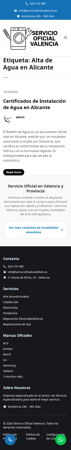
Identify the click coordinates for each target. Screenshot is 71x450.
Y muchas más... (14, 376)
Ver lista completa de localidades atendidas (33, 229)
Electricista (10, 307)
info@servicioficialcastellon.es (27, 272)
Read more (13, 172)
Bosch (7, 354)
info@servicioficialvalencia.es (38, 10)
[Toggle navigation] (65, 37)
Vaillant (8, 371)
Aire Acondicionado (16, 296)
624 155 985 (38, 3)
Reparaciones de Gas (17, 324)
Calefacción (10, 302)
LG (5, 360)
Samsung (9, 365)
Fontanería (10, 313)
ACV (5, 343)
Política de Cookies (33, 436)
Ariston (8, 349)
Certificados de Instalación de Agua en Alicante (34, 104)
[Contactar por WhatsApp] (60, 439)
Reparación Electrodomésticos (23, 319)
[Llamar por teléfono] (10, 439)
